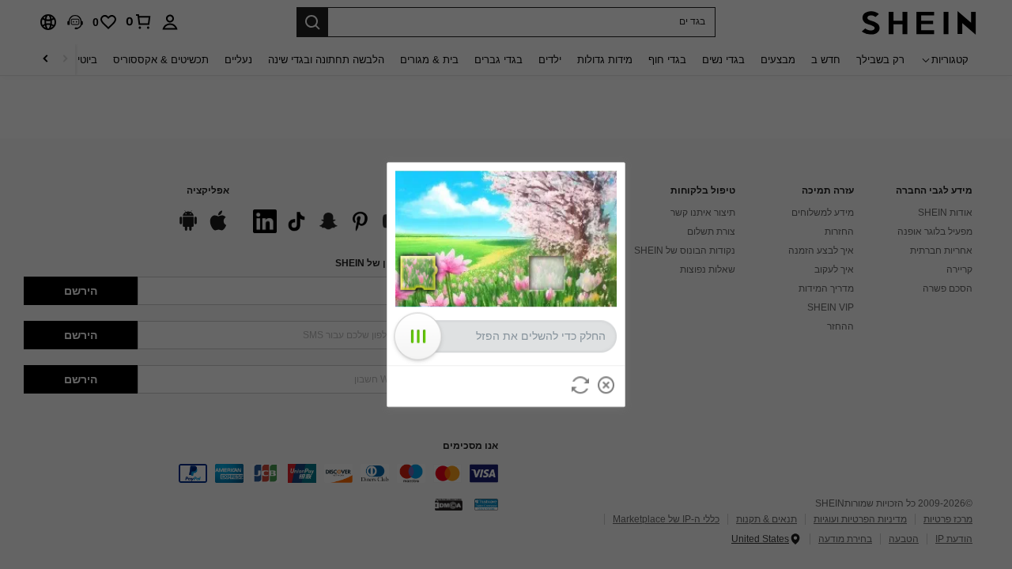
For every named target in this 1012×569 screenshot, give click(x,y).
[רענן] (580, 385)
